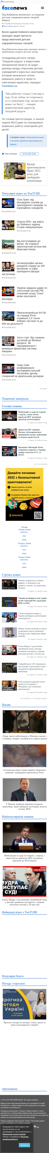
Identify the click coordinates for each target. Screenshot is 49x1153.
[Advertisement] (24, 942)
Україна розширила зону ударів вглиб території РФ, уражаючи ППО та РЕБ (32, 600)
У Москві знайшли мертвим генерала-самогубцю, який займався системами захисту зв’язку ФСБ (24, 806)
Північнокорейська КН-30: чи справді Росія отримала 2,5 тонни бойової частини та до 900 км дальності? (24, 318)
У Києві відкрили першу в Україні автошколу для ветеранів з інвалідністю (32, 616)
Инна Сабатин (8, 26)
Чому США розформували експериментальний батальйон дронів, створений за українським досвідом (22, 370)
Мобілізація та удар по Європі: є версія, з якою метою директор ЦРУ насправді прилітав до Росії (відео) (24, 858)
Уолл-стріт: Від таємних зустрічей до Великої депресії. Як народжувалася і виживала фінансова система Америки (23, 344)
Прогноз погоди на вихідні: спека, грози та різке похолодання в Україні (24, 1023)
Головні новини (12, 406)
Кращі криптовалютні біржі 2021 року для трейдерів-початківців (36, 172)
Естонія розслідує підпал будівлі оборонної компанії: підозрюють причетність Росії (25, 771)
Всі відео (43, 389)
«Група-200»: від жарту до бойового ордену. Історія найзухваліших (30, 224)
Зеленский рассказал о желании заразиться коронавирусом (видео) (27, 140)
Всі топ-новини (40, 464)
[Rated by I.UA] (36, 1127)
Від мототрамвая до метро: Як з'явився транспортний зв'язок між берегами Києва (31, 245)
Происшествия (29, 154)
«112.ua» (22, 26)
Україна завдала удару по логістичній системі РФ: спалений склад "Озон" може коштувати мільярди (24, 293)
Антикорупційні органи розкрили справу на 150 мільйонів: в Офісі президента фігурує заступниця (23, 269)
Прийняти (24, 1145)
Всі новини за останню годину (33, 698)
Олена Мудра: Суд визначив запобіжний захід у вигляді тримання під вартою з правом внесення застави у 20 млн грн (24, 902)
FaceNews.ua (9, 86)
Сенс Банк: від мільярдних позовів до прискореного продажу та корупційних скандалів (31, 203)
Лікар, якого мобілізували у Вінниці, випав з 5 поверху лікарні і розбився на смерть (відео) (24, 737)
